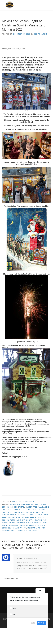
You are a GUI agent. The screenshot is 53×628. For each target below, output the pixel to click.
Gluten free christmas (13, 507)
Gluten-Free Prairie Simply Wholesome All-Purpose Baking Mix (24, 522)
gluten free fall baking (37, 507)
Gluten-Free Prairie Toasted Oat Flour (25, 525)
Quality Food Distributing (35, 422)
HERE (27, 426)
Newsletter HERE (14, 449)
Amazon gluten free (20, 504)
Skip (33, 623)
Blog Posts (18, 501)
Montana (32, 528)
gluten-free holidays (33, 517)
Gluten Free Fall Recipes (14, 510)
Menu (47, 5)
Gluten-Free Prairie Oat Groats (18, 520)
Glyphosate (8, 528)
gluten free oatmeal (37, 510)
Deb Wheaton (40, 34)
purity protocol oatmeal (24, 531)
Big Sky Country (39, 504)
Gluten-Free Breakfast (29, 515)
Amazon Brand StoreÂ (17, 444)
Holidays (29, 501)
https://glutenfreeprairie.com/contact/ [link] (18, 432)
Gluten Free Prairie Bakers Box (17, 512)
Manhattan (20, 528)
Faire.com (6, 426)
